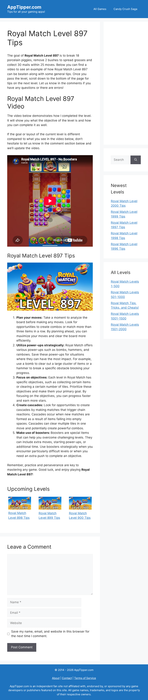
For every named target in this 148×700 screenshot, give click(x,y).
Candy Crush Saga (125, 9)
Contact (67, 678)
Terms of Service (85, 678)
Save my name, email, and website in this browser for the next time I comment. (50, 634)
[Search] (135, 160)
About (56, 678)
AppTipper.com (24, 7)
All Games (99, 9)
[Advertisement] (126, 83)
